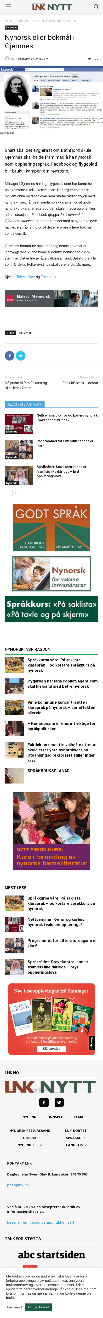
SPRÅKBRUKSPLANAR (49, 770)
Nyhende (23, 21)
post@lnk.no (18, 1185)
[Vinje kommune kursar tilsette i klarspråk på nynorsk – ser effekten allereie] (14, 707)
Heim (8, 21)
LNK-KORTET (76, 1130)
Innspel (56, 1116)
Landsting (76, 1145)
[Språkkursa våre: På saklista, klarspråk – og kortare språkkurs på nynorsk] (14, 665)
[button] (96, 6)
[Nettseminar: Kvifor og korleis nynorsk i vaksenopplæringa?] (19, 424)
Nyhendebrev (29, 1145)
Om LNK (29, 1137)
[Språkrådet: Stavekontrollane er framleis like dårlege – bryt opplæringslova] (19, 475)
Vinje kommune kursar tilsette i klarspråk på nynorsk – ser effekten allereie (61, 707)
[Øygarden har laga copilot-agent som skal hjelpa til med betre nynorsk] (14, 686)
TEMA (78, 1116)
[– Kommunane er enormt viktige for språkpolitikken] (14, 728)
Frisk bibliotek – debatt (80, 383)
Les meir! (14, 1307)
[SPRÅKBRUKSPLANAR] (14, 776)
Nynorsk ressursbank (29, 1130)
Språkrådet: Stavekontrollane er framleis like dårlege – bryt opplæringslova (61, 471)
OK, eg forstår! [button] (38, 1307)
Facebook (48, 277)
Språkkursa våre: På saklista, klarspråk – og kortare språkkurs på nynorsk (61, 665)
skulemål (25, 333)
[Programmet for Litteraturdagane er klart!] (19, 449)
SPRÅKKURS (76, 1137)
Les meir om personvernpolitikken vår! (40, 1222)
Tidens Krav (25, 277)
